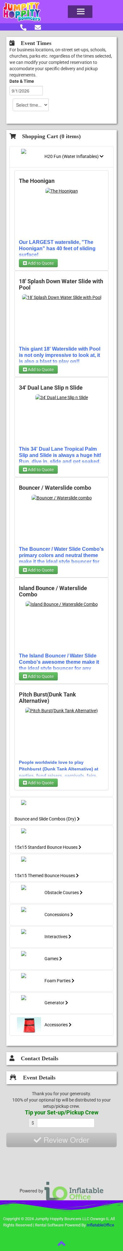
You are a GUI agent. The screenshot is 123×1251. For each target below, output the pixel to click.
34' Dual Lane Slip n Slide (51, 388)
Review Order (65, 1139)
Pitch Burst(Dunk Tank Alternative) (47, 697)
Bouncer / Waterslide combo (55, 488)
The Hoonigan (37, 181)
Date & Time (21, 81)
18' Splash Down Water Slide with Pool (61, 284)
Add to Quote (40, 263)
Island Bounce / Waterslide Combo (53, 591)
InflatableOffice (100, 1225)
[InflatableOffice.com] (74, 1190)
